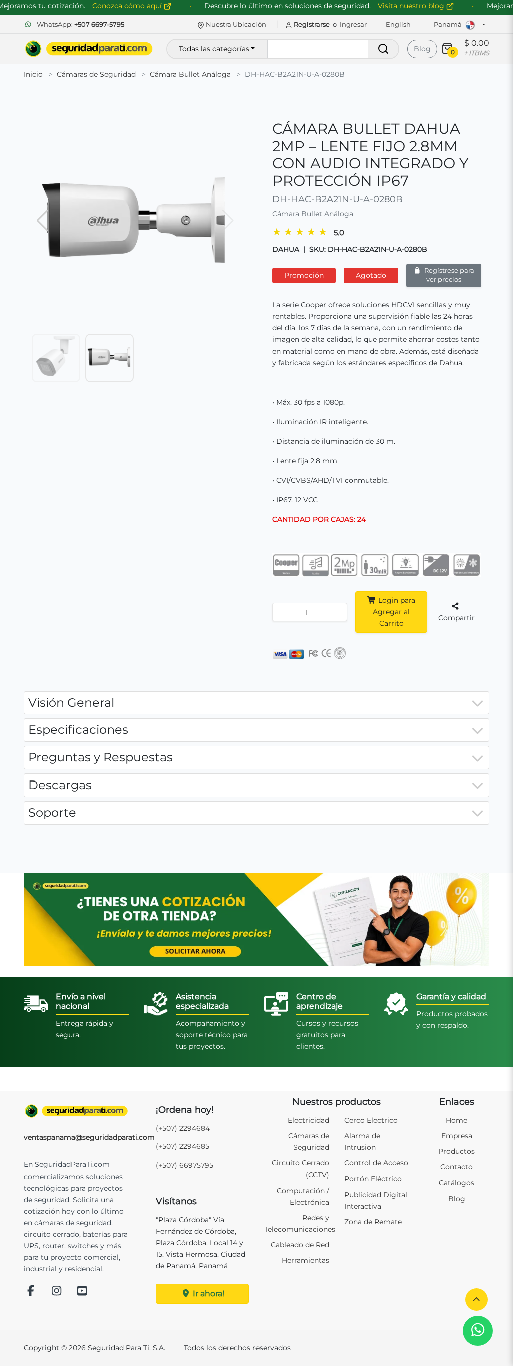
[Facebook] (31, 1291)
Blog (422, 48)
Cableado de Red (300, 1244)
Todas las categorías (214, 48)
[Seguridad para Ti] (76, 1111)
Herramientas (305, 1260)
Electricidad (308, 1120)
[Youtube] (82, 1291)
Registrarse (311, 24)
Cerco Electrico (371, 1120)
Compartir (456, 617)
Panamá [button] (448, 24)
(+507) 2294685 (182, 1146)
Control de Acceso (376, 1162)
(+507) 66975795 (184, 1165)
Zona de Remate (373, 1221)
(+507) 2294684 (183, 1128)
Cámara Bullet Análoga (190, 74)
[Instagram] (57, 1291)
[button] (476, 1299)
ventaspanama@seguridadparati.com (89, 1137)
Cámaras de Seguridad (96, 74)
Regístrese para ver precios (448, 275)
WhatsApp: (79, 24)
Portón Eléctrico (373, 1178)
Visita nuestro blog (412, 5)
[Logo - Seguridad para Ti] (89, 49)
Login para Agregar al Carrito (394, 612)
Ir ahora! (207, 1293)
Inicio (33, 74)
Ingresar (353, 24)
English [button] (398, 24)
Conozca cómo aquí (128, 5)
